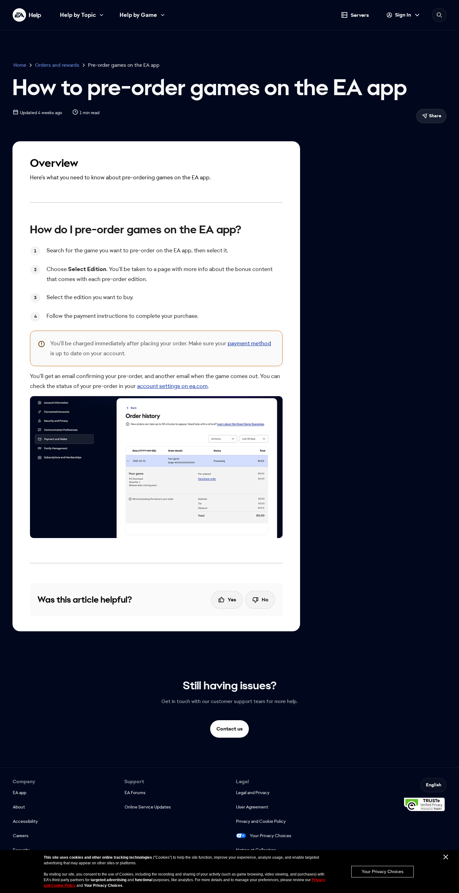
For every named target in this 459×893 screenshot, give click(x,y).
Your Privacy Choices (270, 835)
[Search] (439, 15)
